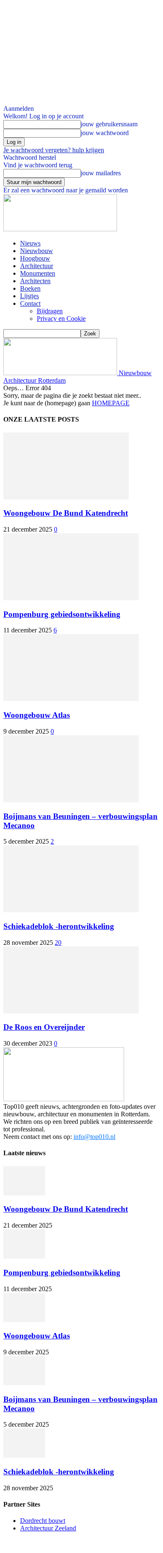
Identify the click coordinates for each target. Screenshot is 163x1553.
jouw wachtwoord (105, 132)
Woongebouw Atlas (36, 715)
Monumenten (37, 273)
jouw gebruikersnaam (109, 124)
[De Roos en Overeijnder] (71, 1011)
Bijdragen (50, 311)
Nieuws (30, 243)
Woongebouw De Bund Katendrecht (65, 513)
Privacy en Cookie (61, 318)
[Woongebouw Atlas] (71, 698)
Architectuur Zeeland (48, 1528)
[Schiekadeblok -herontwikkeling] (71, 909)
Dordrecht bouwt (42, 1520)
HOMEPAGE (111, 403)
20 (58, 942)
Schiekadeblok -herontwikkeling (58, 926)
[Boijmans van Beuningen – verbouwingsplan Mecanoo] (71, 799)
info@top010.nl (94, 1136)
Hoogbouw (35, 258)
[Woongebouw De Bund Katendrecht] (66, 497)
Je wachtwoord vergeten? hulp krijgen (53, 150)
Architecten (35, 280)
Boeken (30, 288)
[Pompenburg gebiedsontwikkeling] (71, 597)
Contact (30, 303)
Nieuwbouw (36, 250)
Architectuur (36, 265)
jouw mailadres (101, 173)
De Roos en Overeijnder (44, 1027)
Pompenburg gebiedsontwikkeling (61, 614)
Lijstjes (29, 295)
